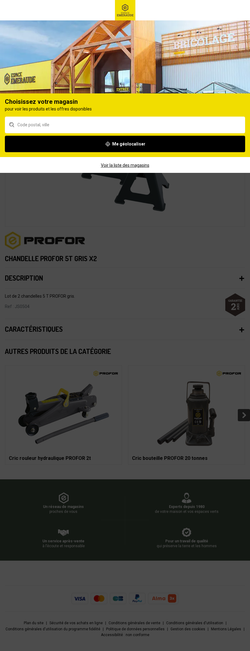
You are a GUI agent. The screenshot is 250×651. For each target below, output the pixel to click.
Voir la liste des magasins (125, 165)
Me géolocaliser (128, 144)
